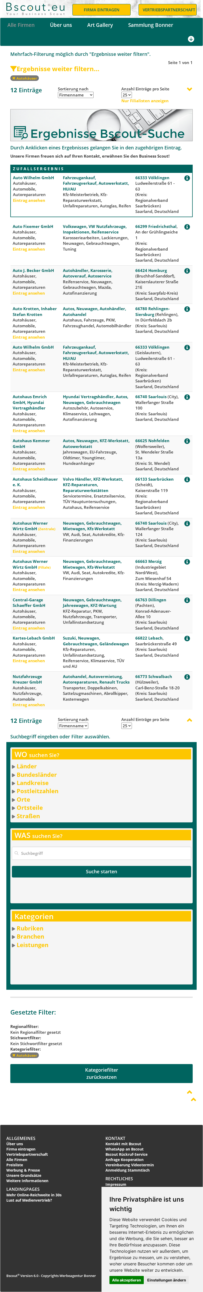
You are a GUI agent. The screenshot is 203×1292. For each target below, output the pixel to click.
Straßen (28, 816)
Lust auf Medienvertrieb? (29, 1200)
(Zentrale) (46, 528)
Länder (27, 766)
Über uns (61, 25)
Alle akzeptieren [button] (126, 1280)
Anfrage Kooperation (124, 1159)
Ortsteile (30, 807)
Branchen (30, 936)
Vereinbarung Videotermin (129, 1164)
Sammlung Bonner (150, 25)
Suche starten (101, 871)
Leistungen (32, 945)
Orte (23, 799)
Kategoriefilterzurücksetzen (101, 1073)
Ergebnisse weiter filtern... (58, 68)
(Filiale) (44, 567)
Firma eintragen (20, 1149)
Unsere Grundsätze (23, 1175)
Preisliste (14, 1164)
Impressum (115, 1184)
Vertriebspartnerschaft (27, 1154)
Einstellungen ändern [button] (166, 1280)
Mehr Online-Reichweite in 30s (34, 1194)
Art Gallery (100, 25)
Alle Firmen (21, 25)
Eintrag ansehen (29, 200)
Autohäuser (26, 78)
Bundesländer (37, 774)
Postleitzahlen (37, 791)
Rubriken (30, 928)
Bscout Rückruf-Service (126, 1154)
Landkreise (33, 783)
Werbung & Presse (23, 1170)
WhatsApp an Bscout (124, 1149)
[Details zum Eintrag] (187, 179)
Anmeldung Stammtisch (127, 1170)
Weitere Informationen (27, 1180)
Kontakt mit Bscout (123, 1143)
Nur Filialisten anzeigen (145, 100)
